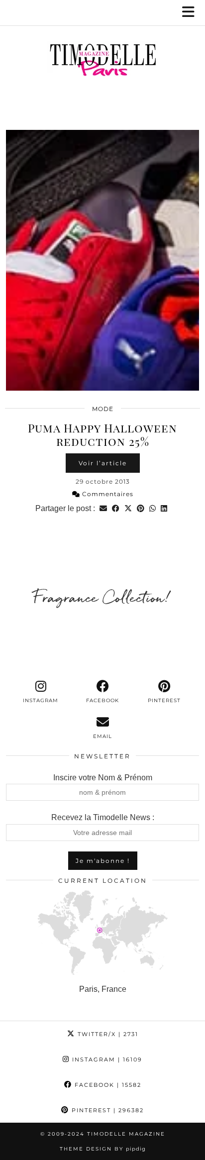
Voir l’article (103, 463)
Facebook (106, 1084)
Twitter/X (106, 1034)
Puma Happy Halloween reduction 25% (102, 434)
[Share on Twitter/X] (128, 508)
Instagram (106, 1059)
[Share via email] (103, 508)
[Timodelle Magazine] (102, 62)
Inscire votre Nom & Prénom (102, 777)
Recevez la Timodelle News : (102, 817)
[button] (192, 12)
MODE (102, 409)
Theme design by (103, 1149)
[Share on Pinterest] (140, 508)
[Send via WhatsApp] (152, 508)
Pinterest (106, 1110)
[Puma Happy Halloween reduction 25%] (102, 260)
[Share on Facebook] (115, 508)
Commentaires (106, 494)
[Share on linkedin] (164, 508)
